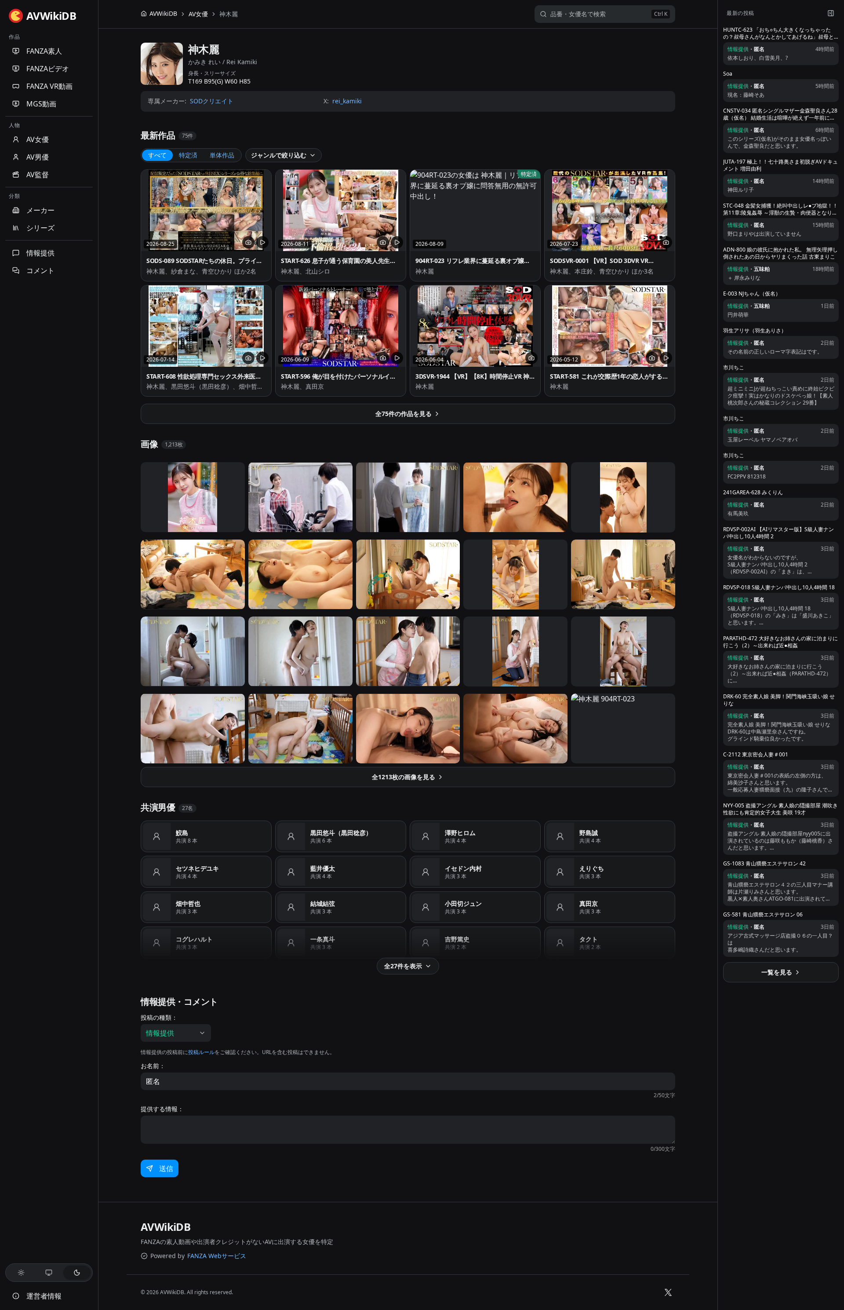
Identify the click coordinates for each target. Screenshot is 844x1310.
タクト (588, 939)
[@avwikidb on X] (668, 1292)
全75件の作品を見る (403, 413)
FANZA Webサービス (216, 1256)
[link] (228, 14)
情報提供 (40, 253)
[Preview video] (262, 242)
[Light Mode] (21, 1273)
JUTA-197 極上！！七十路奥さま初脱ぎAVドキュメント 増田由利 (780, 165)
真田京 (588, 903)
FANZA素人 (44, 51)
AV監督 (37, 174)
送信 (166, 1168)
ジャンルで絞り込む (278, 155)
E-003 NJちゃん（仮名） (752, 293)
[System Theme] (49, 1273)
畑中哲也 (188, 903)
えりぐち (591, 868)
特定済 (188, 155)
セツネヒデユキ (197, 868)
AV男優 (37, 157)
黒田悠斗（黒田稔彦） (341, 832)
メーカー (40, 210)
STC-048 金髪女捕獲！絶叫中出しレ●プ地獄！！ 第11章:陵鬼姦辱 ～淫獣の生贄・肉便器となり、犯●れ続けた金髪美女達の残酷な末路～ (780, 209)
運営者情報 (44, 1296)
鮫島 (182, 832)
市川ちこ (733, 367)
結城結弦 (322, 903)
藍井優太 (322, 868)
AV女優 (37, 139)
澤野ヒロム (460, 832)
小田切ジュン (463, 903)
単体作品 (222, 155)
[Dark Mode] (77, 1273)
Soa (727, 73)
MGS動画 (41, 104)
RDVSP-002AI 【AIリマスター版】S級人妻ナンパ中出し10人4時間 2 (778, 533)
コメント (40, 270)
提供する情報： (162, 1109)
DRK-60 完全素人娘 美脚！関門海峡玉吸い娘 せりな (779, 700)
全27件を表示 (403, 966)
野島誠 (588, 832)
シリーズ (40, 228)
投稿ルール (201, 1052)
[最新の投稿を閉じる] (831, 13)
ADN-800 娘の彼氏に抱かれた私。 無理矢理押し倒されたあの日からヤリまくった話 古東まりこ (780, 253)
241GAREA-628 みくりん (753, 492)
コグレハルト (194, 939)
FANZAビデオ (47, 68)
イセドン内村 (463, 868)
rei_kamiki (347, 101)
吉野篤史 (457, 939)
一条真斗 (322, 939)
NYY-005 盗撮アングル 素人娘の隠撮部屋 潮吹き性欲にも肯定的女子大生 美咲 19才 (780, 809)
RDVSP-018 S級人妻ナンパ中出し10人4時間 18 (779, 587)
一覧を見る (776, 972)
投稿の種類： (159, 1017)
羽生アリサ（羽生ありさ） (754, 330)
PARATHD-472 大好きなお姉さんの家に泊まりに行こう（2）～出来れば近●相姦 (780, 642)
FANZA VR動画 (49, 86)
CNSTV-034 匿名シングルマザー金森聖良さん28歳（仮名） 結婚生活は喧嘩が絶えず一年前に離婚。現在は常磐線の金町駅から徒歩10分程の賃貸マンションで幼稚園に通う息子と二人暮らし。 (780, 114)
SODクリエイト (211, 101)
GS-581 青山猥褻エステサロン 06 (763, 914)
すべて (157, 155)
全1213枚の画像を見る (403, 777)
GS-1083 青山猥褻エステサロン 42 (764, 863)
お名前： (153, 1066)
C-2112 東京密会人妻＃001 (755, 754)
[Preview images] (248, 242)
